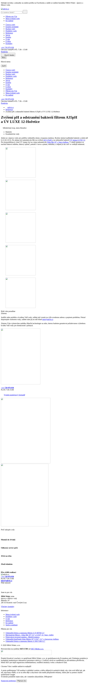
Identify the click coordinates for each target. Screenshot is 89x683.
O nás (8, 39)
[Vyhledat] (25, 12)
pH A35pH (47, 140)
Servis (8, 35)
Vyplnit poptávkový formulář (14, 395)
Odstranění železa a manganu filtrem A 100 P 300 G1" (25, 641)
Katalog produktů (12, 27)
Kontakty (9, 43)
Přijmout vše (21, 681)
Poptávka (4, 52)
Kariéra (8, 37)
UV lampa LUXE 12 (77, 140)
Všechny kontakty (7, 607)
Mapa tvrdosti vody (13, 19)
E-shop (8, 41)
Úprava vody (10, 25)
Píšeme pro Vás (11, 16)
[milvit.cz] (5, 9)
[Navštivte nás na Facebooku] (1, 586)
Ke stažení (9, 21)
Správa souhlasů (11, 625)
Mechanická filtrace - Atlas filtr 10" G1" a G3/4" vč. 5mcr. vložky (30, 635)
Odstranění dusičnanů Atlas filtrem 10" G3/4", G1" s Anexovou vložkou (32, 639)
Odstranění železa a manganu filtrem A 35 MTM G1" (25, 633)
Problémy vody (11, 31)
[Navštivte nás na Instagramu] (2, 588)
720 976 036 (7, 47)
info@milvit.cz (47, 319)
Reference (9, 33)
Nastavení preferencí (8, 681)
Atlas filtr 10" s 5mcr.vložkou (57, 142)
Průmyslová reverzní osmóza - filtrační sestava (22, 637)
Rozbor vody (10, 29)
